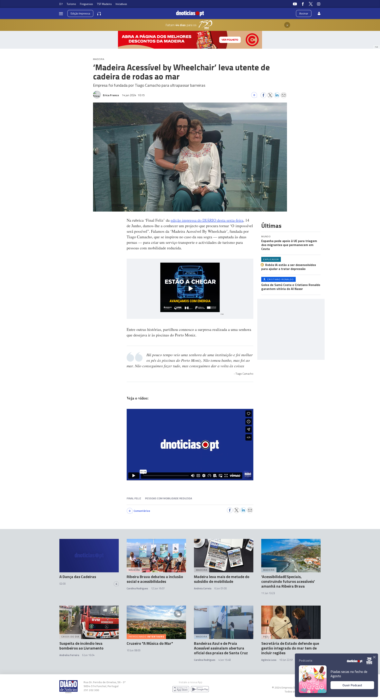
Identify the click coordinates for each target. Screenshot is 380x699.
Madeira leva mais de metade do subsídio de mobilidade (221, 579)
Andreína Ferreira (69, 655)
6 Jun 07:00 (220, 588)
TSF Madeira (104, 4)
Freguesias (86, 4)
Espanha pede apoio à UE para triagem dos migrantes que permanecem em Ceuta (289, 244)
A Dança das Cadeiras (77, 577)
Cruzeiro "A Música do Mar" (150, 643)
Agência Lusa (268, 660)
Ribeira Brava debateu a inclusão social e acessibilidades (155, 579)
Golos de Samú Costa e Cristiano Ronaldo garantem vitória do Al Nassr (290, 286)
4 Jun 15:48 (224, 660)
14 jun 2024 (133, 95)
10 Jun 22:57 (286, 660)
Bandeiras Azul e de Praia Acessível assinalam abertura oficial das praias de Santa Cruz (221, 648)
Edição (80, 13)
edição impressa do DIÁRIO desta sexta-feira (207, 220)
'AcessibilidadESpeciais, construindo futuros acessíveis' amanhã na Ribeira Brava (288, 581)
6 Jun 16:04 (88, 655)
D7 (61, 4)
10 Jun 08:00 (133, 650)
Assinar (303, 13)
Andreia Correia (202, 588)
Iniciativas (121, 4)
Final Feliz (134, 498)
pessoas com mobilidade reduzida (168, 498)
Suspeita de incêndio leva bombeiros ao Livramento (81, 645)
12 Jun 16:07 (158, 588)
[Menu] (61, 13)
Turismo (71, 4)
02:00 (62, 584)
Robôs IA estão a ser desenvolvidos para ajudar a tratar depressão (288, 266)
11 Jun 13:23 (268, 593)
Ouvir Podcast (352, 685)
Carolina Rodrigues (137, 588)
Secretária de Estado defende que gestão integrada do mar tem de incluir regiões (290, 648)
